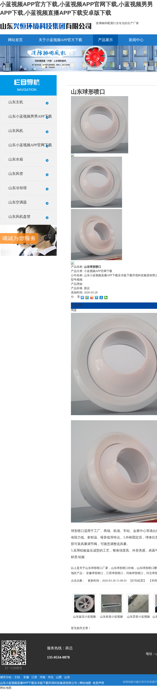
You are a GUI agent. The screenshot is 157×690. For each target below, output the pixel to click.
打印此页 (137, 580)
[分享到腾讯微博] (96, 297)
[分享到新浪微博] (92, 297)
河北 (51, 677)
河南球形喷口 (134, 573)
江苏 (34, 677)
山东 (67, 677)
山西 (59, 677)
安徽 (26, 677)
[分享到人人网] (101, 297)
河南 (42, 677)
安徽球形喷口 (94, 573)
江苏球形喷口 (114, 573)
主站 (17, 677)
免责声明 (98, 682)
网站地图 (85, 682)
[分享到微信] (106, 297)
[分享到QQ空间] (87, 297)
